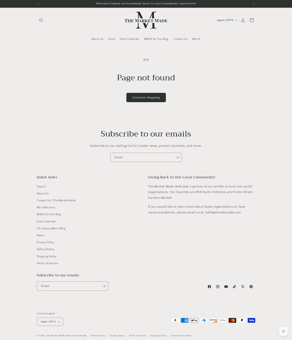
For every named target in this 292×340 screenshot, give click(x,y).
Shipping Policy (47, 256)
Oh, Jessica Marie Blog (51, 228)
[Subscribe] (177, 157)
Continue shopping (146, 97)
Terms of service (138, 335)
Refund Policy (45, 249)
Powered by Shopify (76, 335)
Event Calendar (46, 221)
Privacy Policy (45, 242)
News (40, 235)
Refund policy (98, 335)
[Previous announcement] (38, 4)
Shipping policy (159, 335)
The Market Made (55, 335)
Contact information (181, 335)
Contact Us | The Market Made (56, 200)
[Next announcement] (253, 4)
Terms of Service (47, 263)
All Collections (46, 207)
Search (41, 186)
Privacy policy (117, 335)
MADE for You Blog (49, 214)
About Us (43, 193)
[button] (41, 20)
